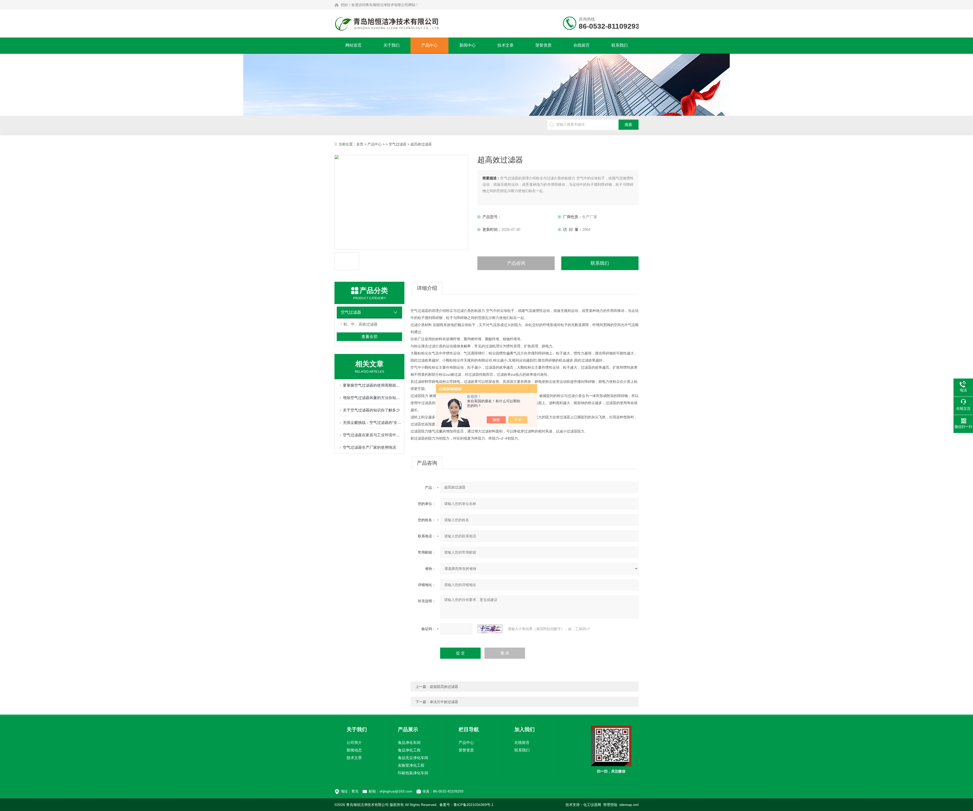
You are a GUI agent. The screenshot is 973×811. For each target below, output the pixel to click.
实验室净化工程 (411, 765)
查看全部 (369, 336)
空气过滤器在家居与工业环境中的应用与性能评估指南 (372, 435)
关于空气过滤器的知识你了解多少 (371, 410)
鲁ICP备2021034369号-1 (474, 805)
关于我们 (391, 45)
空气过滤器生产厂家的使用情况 (369, 447)
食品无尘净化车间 (413, 758)
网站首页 (353, 45)
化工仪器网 (592, 805)
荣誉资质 (543, 45)
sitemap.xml (629, 805)
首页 (359, 144)
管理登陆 (610, 805)
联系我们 (619, 45)
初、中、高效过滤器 (360, 324)
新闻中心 (467, 45)
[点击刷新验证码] (490, 629)
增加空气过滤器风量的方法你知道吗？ (372, 397)
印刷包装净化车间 (413, 773)
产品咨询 (516, 263)
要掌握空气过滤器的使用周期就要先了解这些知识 (372, 385)
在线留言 (581, 45)
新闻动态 (354, 750)
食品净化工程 (409, 750)
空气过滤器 (397, 144)
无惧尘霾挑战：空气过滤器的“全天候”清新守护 (372, 422)
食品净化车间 (409, 742)
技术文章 (505, 45)
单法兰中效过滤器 (444, 702)
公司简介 (354, 742)
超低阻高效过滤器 (444, 687)
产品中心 (429, 45)
